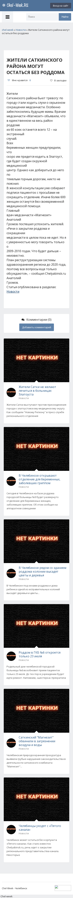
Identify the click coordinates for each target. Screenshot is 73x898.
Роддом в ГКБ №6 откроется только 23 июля (39, 654)
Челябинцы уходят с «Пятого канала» (40, 827)
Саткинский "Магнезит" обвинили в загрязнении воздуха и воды (37, 741)
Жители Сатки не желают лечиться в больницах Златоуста (37, 390)
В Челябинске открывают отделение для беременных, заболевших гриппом (39, 479)
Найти (65, 16)
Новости (13, 291)
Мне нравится (21, 80)
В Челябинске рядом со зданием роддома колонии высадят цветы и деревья (42, 571)
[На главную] (16, 5)
